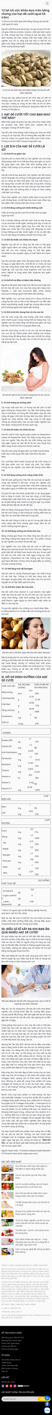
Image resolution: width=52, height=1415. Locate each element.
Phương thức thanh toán (11, 1340)
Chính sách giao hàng (10, 1343)
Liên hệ (4, 1371)
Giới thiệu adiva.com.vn (11, 1360)
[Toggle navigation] (47, 3)
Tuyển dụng (6, 1362)
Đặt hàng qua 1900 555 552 (12, 1337)
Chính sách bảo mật (9, 1365)
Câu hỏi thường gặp (9, 1349)
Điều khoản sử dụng (9, 1368)
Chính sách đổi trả (8, 1346)
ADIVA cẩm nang (8, 1382)
